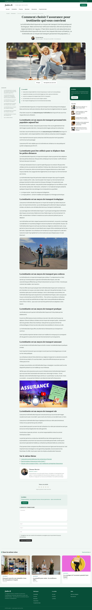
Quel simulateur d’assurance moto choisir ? (33, 461)
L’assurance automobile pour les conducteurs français (36, 459)
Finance (21, 9)
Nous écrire (73, 596)
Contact (54, 596)
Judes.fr (9, 5)
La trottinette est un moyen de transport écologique (10, 100)
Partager (38, 82)
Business (27, 9)
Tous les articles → (86, 552)
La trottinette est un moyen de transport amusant (10, 111)
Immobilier (14, 9)
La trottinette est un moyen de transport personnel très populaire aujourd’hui (10, 91)
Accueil (7, 9)
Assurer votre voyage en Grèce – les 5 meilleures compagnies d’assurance (42, 463)
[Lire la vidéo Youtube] (43, 394)
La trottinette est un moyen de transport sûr (10, 114)
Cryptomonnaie (43, 9)
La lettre (54, 598)
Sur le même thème (8, 117)
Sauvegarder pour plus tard (50, 82)
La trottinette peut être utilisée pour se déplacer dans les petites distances (10, 96)
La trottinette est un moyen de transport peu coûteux (10, 104)
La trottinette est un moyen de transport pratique (10, 107)
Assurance (34, 9)
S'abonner (83, 5)
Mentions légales (74, 594)
